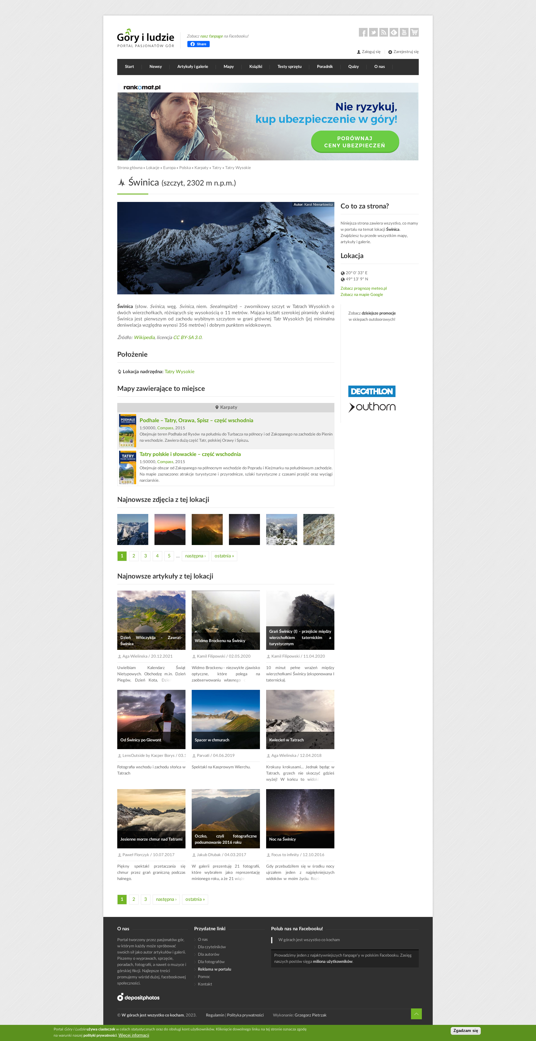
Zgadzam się (465, 1031)
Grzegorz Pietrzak (311, 1015)
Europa (169, 168)
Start (129, 67)
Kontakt (205, 984)
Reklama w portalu (214, 969)
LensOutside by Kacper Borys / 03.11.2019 (161, 756)
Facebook (363, 32)
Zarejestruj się (406, 52)
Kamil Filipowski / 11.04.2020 (298, 657)
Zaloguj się (371, 52)
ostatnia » (224, 556)
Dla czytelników (212, 947)
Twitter (373, 32)
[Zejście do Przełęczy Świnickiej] (318, 529)
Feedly (394, 32)
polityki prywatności (100, 1035)
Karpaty (201, 168)
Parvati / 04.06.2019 (216, 756)
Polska (185, 168)
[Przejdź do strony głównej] (145, 38)
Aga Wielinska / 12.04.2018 (296, 756)
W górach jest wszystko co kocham (309, 940)
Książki (255, 67)
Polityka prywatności (245, 1015)
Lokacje (152, 168)
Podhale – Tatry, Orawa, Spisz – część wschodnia (196, 420)
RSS (383, 32)
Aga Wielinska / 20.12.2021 (148, 657)
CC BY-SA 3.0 (187, 337)
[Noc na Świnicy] (169, 529)
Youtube (404, 32)
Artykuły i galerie (192, 67)
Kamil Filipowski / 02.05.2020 (224, 657)
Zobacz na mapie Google (362, 295)
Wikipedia (144, 337)
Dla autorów (208, 955)
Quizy (353, 67)
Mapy (229, 67)
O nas (379, 67)
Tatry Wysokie (238, 168)
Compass (165, 428)
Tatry (216, 168)
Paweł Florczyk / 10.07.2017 (149, 855)
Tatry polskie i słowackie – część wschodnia (190, 454)
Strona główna (129, 168)
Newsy (156, 67)
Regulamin (215, 1015)
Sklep (414, 32)
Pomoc (204, 977)
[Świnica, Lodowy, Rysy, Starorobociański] (132, 529)
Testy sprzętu (290, 67)
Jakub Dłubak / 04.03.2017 (221, 855)
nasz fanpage (211, 36)
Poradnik (325, 67)
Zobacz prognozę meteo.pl (364, 289)
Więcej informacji (133, 1035)
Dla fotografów (211, 962)
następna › (195, 556)
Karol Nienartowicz (318, 204)
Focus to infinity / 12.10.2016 (297, 855)
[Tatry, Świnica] (281, 529)
